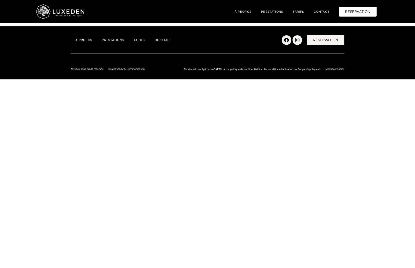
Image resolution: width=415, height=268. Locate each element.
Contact (322, 11)
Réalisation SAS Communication (126, 69)
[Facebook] (286, 40)
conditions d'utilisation (280, 69)
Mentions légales (334, 69)
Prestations (272, 11)
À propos (243, 11)
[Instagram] (297, 40)
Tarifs (298, 11)
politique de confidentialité (245, 69)
